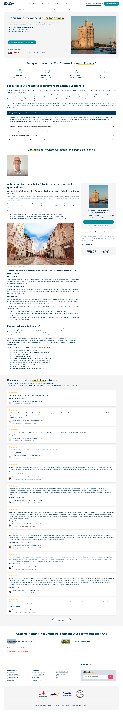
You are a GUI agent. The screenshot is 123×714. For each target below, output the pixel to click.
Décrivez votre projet (98, 222)
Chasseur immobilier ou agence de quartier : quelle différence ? (29, 140)
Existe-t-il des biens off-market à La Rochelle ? (24, 135)
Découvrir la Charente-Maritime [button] (19, 648)
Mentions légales (65, 705)
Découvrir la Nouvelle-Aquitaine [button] (18, 651)
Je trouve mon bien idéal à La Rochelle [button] (21, 42)
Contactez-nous (11, 678)
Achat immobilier (17, 9)
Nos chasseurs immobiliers (13, 677)
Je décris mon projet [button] (111, 3)
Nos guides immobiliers (62, 672)
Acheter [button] (20, 4)
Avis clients (34, 681)
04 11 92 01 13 (60, 665)
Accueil (9, 9)
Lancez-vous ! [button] (61, 620)
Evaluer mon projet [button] (61, 4)
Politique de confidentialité (79, 705)
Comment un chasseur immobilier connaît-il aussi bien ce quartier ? (31, 126)
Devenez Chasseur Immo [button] (93, 3)
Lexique (58, 675)
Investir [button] (28, 4)
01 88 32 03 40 (20, 665)
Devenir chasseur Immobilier (38, 674)
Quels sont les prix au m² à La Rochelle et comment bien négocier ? (30, 131)
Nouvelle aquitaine (28, 9)
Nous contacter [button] (47, 4)
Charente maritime (40, 9)
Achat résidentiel (11, 672)
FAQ (57, 677)
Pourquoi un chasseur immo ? (39, 672)
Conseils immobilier (61, 674)
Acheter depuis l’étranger (13, 675)
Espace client (10, 680)
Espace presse (35, 677)
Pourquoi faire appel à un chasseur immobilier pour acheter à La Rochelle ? (33, 113)
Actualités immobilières (62, 671)
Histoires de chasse (36, 680)
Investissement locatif (12, 674)
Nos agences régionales (38, 675)
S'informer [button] (36, 4)
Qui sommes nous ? (36, 678)
